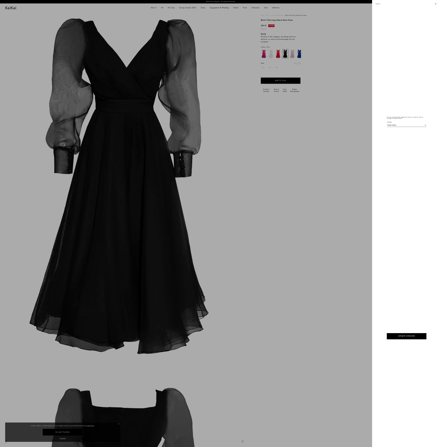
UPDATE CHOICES (406, 336)
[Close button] (435, 4)
